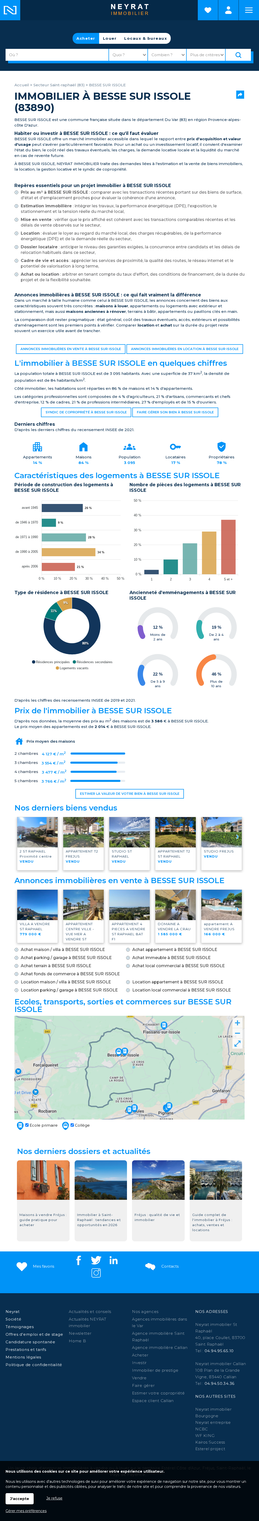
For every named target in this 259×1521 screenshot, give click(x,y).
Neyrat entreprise (213, 1422)
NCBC (201, 1429)
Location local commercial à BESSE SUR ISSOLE (181, 990)
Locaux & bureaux (145, 38)
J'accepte (19, 1498)
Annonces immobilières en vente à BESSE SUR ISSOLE (70, 349)
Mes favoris (43, 1266)
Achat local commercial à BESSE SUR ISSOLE (178, 965)
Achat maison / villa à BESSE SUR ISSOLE (63, 949)
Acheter (85, 38)
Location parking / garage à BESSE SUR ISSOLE (69, 990)
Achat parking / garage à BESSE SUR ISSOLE (66, 957)
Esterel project (210, 1448)
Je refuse (54, 1498)
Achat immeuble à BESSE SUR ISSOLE (171, 957)
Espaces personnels (228, 10)
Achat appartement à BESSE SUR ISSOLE (174, 949)
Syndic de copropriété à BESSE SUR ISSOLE (86, 412)
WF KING (204, 1435)
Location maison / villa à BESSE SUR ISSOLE (66, 982)
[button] (51, 662)
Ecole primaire (43, 1125)
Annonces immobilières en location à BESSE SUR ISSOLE (185, 349)
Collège (82, 1125)
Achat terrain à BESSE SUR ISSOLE (56, 965)
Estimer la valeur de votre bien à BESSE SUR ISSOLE (129, 794)
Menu (249, 10)
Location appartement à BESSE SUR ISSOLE (177, 982)
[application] (72, 538)
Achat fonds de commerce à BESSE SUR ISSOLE (70, 973)
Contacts (169, 1266)
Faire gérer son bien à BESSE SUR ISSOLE (175, 412)
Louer (110, 38)
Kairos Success (210, 1442)
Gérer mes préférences (26, 1511)
